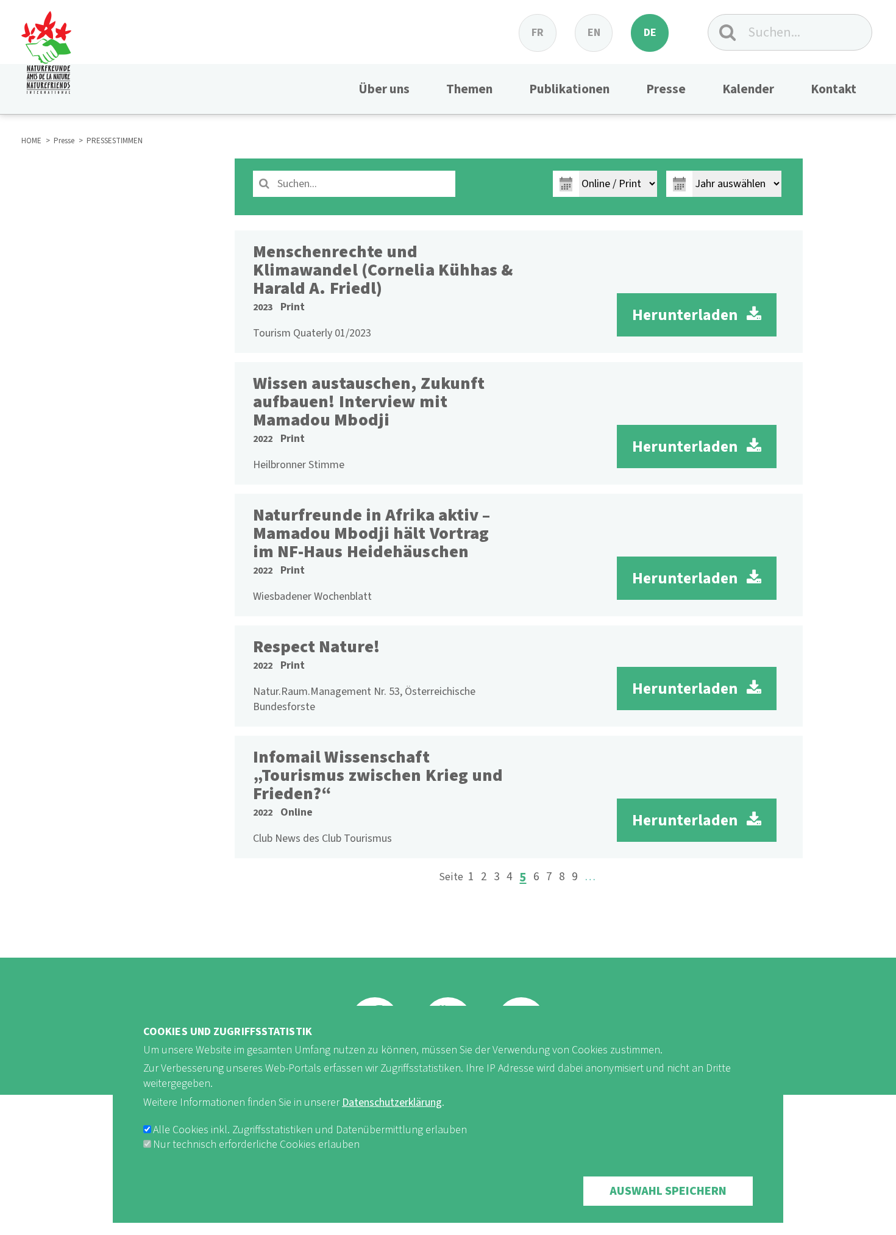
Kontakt (833, 89)
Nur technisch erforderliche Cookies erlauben (256, 1144)
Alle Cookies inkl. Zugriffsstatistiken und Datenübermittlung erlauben (310, 1129)
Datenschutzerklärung (392, 1102)
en (594, 32)
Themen (469, 89)
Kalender (748, 89)
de (650, 32)
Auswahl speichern (668, 1191)
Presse (666, 89)
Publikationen (569, 89)
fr (538, 32)
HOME (31, 140)
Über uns (384, 89)
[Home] (46, 47)
